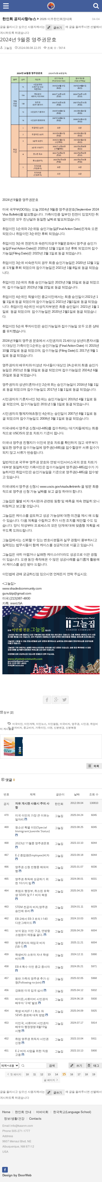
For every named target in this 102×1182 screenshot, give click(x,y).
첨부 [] (8, 712)
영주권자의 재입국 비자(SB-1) (30, 945)
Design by (17, 1175)
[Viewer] (79, 486)
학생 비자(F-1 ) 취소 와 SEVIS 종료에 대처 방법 (30, 1013)
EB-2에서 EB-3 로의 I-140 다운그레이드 (31, 921)
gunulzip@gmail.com (16, 593)
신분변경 (59, 727)
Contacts (35, 1118)
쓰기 (79, 1066)
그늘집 (8, 48)
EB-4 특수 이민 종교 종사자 (32, 967)
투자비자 (17, 727)
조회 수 (93, 794)
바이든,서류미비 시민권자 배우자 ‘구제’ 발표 (31, 1001)
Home (6, 1112)
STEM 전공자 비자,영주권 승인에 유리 (31, 909)
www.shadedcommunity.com (22, 588)
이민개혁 (29, 724)
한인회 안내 (23, 1112)
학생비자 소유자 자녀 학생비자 (32, 957)
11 (34, 1074)
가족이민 (40, 727)
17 (79, 1074)
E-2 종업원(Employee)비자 (32, 855)
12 (41, 1074)
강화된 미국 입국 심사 (29, 990)
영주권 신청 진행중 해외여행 (32, 869)
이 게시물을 (7, 728)
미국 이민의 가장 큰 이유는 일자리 (32, 817)
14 (56, 1074)
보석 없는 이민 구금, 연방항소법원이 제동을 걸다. (32, 933)
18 (86, 1074)
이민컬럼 (53, 724)
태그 (96, 1066)
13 (49, 1074)
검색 (52, 1066)
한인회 (59, 804)
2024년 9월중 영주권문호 (28, 39)
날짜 (77, 794)
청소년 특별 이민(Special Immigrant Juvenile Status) (32, 829)
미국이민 (17, 724)
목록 (96, 766)
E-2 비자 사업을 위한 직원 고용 (31, 1053)
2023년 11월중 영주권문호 (32, 843)
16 (71, 1074)
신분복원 (71, 727)
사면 (49, 727)
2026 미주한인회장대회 (56, 19)
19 (93, 1074)
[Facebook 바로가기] (5, 1169)
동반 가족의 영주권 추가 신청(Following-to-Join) (32, 980)
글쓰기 (57, 27)
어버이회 (42, 1112)
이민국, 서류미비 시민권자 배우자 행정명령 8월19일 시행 (32, 1027)
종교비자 (28, 727)
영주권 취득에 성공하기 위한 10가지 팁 (32, 881)
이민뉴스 (41, 724)
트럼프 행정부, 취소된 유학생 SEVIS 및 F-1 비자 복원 (32, 893)
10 (27, 1074)
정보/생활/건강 (14, 1118)
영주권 (75, 724)
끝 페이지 (50, 1080)
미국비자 (65, 724)
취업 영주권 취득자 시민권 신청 (32, 1041)
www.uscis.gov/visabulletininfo (60, 486)
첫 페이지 (15, 1074)
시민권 (85, 724)
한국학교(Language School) (72, 1112)
